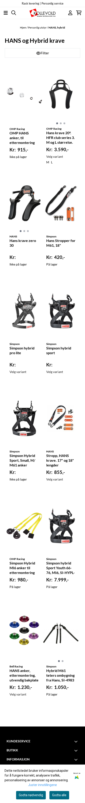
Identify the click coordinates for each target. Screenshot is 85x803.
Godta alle (59, 795)
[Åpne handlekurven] (78, 13)
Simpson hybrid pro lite (22, 350)
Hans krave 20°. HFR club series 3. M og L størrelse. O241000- (60, 138)
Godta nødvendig (31, 795)
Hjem (23, 27)
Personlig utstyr (37, 27)
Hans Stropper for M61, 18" (60, 242)
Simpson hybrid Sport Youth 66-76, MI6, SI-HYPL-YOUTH (60, 568)
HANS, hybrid (57, 27)
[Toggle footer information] (76, 741)
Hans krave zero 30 (23, 242)
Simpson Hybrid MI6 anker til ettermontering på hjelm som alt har (22, 568)
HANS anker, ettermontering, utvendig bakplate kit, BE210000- (24, 675)
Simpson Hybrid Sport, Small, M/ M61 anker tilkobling (22, 460)
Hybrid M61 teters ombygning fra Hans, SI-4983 (60, 675)
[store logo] (42, 13)
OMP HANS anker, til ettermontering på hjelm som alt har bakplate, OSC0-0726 (22, 138)
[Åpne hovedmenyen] (6, 13)
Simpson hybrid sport (58, 350)
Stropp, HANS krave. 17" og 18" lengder (60, 460)
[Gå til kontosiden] (70, 13)
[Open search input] (13, 12)
